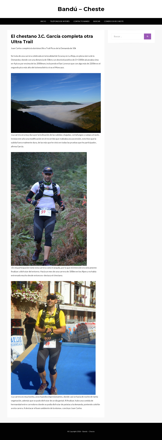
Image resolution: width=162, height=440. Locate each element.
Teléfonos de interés (59, 21)
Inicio (43, 21)
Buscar (96, 21)
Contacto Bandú (81, 21)
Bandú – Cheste (81, 9)
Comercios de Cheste (114, 21)
